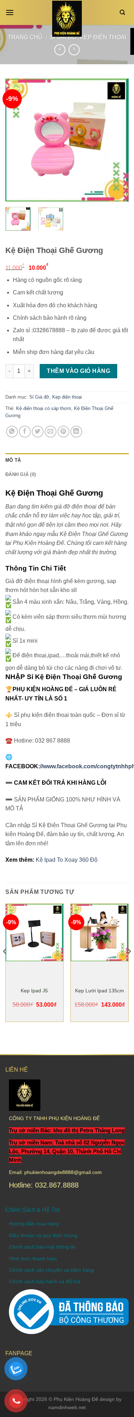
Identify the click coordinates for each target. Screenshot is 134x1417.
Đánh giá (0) (20, 474)
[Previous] (16, 140)
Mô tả (13, 460)
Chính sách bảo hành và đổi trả (44, 1281)
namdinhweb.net (67, 1407)
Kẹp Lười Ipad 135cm (99, 990)
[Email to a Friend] (50, 431)
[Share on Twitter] (38, 431)
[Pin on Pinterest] (63, 431)
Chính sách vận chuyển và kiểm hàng (51, 1270)
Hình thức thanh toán (33, 1258)
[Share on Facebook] (25, 431)
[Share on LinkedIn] (76, 431)
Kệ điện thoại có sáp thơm (43, 408)
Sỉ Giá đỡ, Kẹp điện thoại (55, 397)
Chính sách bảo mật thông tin (42, 1247)
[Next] (117, 140)
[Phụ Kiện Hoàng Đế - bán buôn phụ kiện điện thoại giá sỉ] (67, 18)
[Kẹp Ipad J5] (34, 932)
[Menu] (11, 12)
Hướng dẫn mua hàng (34, 1223)
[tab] (67, 460)
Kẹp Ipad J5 (34, 990)
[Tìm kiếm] (124, 12)
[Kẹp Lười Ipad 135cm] (99, 932)
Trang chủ (25, 37)
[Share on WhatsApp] (12, 431)
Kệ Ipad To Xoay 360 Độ (67, 860)
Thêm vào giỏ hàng (78, 371)
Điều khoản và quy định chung (43, 1235)
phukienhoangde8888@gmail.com (63, 1172)
